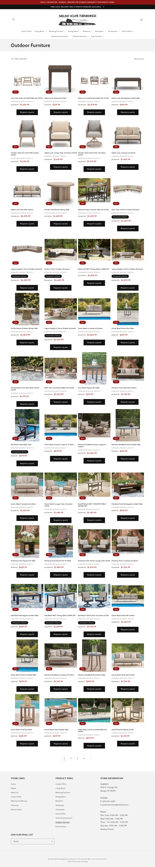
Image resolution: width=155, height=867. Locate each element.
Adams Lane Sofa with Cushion (22, 210)
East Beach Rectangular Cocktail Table (24, 615)
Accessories (60, 809)
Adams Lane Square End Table (55, 98)
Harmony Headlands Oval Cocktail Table (126, 444)
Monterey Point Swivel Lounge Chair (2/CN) (94, 561)
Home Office (61, 814)
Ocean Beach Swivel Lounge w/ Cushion (59, 444)
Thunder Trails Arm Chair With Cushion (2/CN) (25, 154)
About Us (14, 792)
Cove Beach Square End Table (89, 388)
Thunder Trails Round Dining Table (56, 210)
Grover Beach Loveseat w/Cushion (23, 504)
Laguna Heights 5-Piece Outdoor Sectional (26, 269)
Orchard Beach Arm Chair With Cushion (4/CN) (25, 389)
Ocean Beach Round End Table (123, 328)
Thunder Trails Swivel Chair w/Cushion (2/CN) (92, 154)
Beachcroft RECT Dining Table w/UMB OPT (93, 269)
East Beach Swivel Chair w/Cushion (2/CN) (93, 615)
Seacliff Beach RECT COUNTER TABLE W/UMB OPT (92, 505)
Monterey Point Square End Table (23, 561)
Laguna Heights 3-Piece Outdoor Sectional (60, 328)
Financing (14, 805)
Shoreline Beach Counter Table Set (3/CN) (93, 210)
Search (13, 788)
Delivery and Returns (19, 801)
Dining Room (61, 797)
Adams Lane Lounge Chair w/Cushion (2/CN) (60, 153)
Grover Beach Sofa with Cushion (123, 675)
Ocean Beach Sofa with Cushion (123, 615)
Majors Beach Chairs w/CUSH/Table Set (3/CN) (92, 731)
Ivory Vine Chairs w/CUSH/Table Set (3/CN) (27, 98)
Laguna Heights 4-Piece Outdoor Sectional (127, 269)
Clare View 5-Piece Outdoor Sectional (125, 210)
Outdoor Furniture (63, 822)
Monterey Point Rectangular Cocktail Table (127, 504)
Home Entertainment (64, 818)
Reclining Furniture (63, 792)
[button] (13, 19)
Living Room (60, 788)
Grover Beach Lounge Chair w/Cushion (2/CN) (58, 505)
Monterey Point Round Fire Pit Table (57, 561)
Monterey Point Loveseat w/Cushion (125, 561)
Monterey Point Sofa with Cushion (124, 388)
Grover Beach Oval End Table (21, 730)
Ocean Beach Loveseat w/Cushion (90, 328)
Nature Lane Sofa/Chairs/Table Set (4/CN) (93, 98)
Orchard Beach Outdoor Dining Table (24, 328)
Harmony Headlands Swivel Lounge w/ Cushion (92, 446)
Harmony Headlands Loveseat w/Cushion (59, 675)
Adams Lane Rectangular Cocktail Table (126, 98)
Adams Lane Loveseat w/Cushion (123, 153)
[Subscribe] (51, 841)
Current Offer (16, 797)
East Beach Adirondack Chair (21, 444)
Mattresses (60, 805)
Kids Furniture (61, 826)
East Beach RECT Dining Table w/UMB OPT (60, 615)
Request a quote (27, 112)
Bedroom (59, 801)
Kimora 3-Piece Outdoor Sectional (57, 269)
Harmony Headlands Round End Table (91, 675)
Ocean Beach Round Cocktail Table (23, 675)
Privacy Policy (16, 809)
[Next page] (90, 758)
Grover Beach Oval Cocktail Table (56, 730)
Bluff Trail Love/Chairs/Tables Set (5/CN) (59, 388)
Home (13, 784)
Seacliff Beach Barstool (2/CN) (123, 730)
